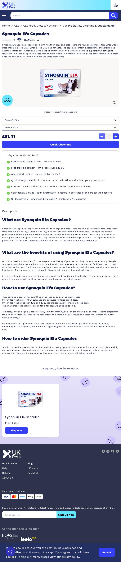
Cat (16, 25)
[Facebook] (112, 451)
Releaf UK (33, 473)
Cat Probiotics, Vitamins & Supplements (89, 25)
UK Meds (33, 468)
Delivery (6, 473)
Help (5, 468)
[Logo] (8, 5)
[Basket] (116, 5)
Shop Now (16, 430)
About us (7, 477)
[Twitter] (103, 451)
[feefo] (28, 539)
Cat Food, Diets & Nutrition (40, 25)
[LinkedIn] (107, 451)
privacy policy (70, 556)
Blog (30, 463)
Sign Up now (66, 514)
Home (6, 25)
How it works (9, 463)
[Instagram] (117, 451)
